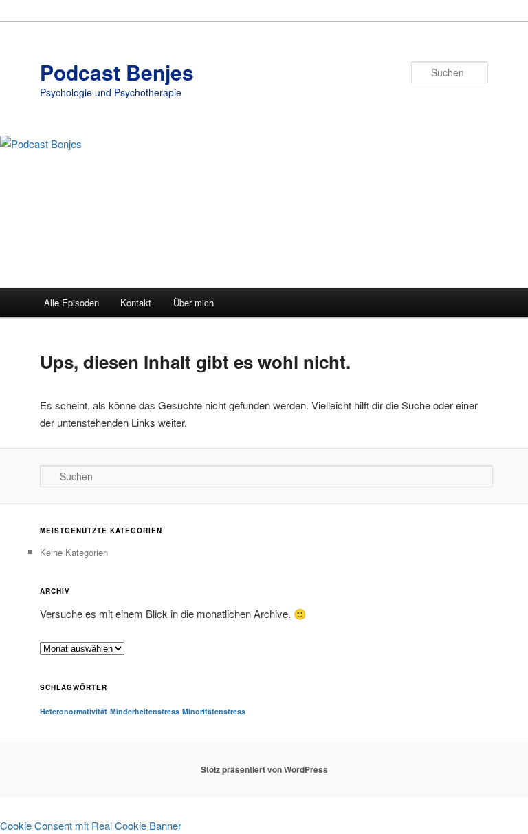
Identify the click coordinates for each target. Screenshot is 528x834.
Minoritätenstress (213, 711)
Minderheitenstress (144, 711)
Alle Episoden (71, 302)
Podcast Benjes (117, 72)
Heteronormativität (73, 711)
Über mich (193, 302)
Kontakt (135, 302)
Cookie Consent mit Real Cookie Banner (91, 825)
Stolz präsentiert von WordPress (264, 769)
